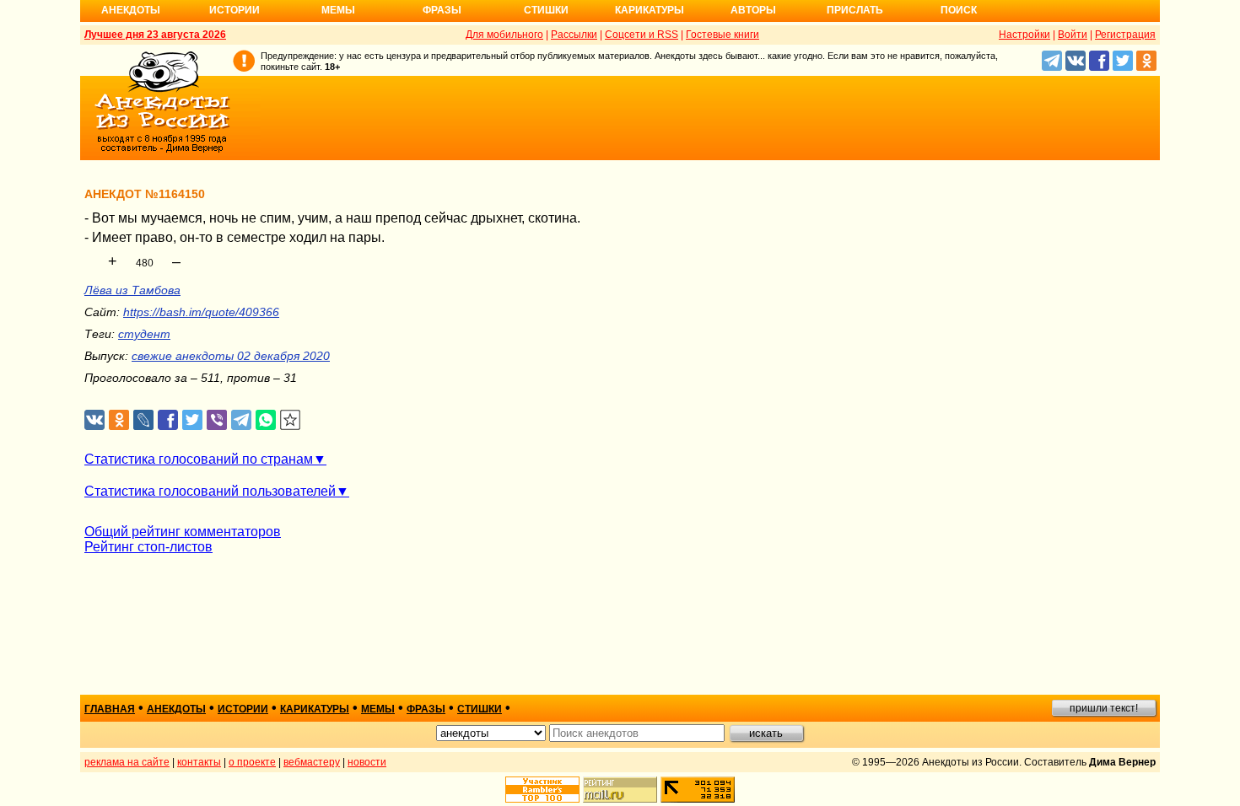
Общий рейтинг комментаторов (182, 531)
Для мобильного (504, 34)
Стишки (546, 10)
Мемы (338, 10)
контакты (199, 762)
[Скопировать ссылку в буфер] (290, 420)
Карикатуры (649, 10)
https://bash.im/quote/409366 (201, 312)
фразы (426, 709)
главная (109, 709)
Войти (1072, 34)
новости (367, 762)
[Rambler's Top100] (542, 789)
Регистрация (1125, 34)
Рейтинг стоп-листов (148, 547)
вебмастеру (311, 762)
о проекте (252, 762)
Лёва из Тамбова (132, 290)
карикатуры (314, 709)
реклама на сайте (127, 762)
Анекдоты (130, 10)
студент (144, 334)
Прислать (855, 10)
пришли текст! (1104, 708)
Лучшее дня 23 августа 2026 (155, 34)
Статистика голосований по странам (198, 459)
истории (243, 709)
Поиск (959, 10)
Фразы (442, 10)
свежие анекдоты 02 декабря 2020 (231, 356)
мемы (378, 709)
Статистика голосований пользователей (210, 491)
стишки (479, 709)
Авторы (753, 10)
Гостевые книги (722, 34)
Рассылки (574, 34)
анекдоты (176, 709)
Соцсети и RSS (641, 34)
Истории (234, 10)
